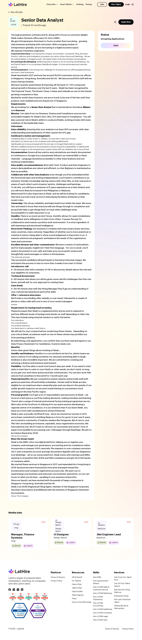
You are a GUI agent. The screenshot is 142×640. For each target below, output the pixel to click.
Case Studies (77, 591)
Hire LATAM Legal (100, 616)
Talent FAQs (77, 588)
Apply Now (126, 22)
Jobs (102, 4)
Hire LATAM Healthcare (102, 609)
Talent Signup (78, 595)
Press (74, 599)
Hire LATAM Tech (100, 620)
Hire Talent (116, 4)
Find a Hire (51, 4)
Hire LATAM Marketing (102, 593)
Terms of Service (58, 577)
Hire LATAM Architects (102, 613)
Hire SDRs (97, 577)
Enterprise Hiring (121, 596)
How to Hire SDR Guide (81, 602)
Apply (115, 45)
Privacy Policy (56, 581)
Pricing (89, 4)
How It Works (66, 4)
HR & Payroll (77, 577)
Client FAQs (77, 584)
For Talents (76, 581)
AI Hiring (79, 4)
